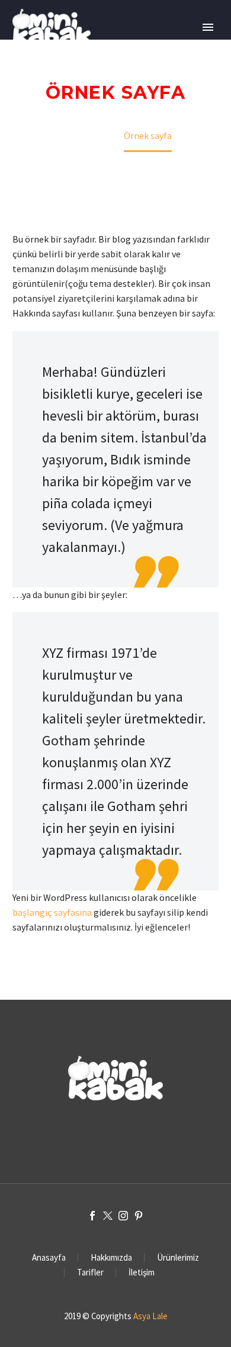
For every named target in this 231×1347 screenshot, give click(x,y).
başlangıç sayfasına (52, 912)
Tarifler (90, 1272)
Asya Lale (150, 1316)
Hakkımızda (111, 1258)
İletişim (142, 1272)
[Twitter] (108, 1215)
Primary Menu (208, 27)
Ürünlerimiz (178, 1258)
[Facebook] (92, 1215)
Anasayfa (49, 1258)
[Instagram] (123, 1215)
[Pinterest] (138, 1215)
